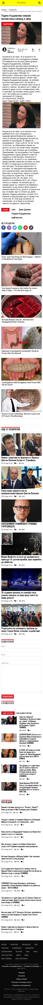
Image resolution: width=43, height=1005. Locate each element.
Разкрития (13, 10)
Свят (36, 944)
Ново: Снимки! (6, 958)
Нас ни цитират (6, 955)
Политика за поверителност (12, 966)
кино (27, 951)
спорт (35, 951)
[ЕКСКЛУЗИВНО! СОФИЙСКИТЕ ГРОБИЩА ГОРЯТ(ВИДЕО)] (21, 521)
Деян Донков (25, 209)
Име (3, 646)
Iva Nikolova (10, 51)
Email (3, 654)
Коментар (5, 663)
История (19, 951)
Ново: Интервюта (21, 958)
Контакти (21, 976)
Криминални (16, 948)
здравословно (6, 951)
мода (27, 955)
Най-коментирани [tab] (24, 713)
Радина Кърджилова (21, 214)
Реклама (22, 972)
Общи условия (21, 979)
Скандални (29, 948)
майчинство (17, 218)
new (13, 209)
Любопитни (26, 944)
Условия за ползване (32, 966)
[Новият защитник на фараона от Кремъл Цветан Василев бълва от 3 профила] (21, 455)
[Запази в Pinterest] (25, 227)
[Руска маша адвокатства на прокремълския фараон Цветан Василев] (21, 488)
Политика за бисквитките (21, 985)
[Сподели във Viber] (9, 227)
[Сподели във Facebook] (3, 227)
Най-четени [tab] (8, 713)
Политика (4, 948)
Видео (18, 955)
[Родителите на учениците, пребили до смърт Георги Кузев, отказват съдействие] (21, 626)
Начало (4, 10)
